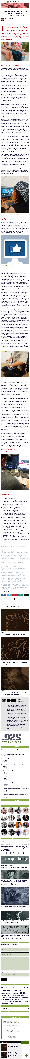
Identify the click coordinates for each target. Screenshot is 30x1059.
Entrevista (15, 995)
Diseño (16, 599)
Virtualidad (12, 1003)
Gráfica (7, 997)
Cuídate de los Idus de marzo (7, 865)
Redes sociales (18, 601)
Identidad (15, 997)
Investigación (23, 599)
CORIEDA (2, 993)
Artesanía (11, 990)
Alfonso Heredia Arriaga (6, 907)
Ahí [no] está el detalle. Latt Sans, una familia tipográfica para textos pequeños (14, 693)
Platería (16, 1001)
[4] (21, 125)
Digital (19, 993)
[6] (27, 222)
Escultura (18, 995)
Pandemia (23, 999)
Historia (10, 997)
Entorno (11, 995)
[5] (23, 142)
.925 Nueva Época (5, 988)
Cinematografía (17, 990)
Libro (2, 999)
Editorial (7, 995)
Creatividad (6, 993)
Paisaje (19, 999)
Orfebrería (16, 999)
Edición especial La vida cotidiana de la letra (13, 634)
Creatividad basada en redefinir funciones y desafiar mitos (14, 920)
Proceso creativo (20, 1001)
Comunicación (24, 990)
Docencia (3, 995)
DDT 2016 (14, 993)
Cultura (10, 993)
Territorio (27, 1001)
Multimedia (10, 601)
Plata (13, 1001)
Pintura (11, 1001)
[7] (26, 337)
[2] (16, 85)
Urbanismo (8, 1003)
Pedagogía (3, 1001)
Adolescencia (7, 599)
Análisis (15, 987)
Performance (7, 1001)
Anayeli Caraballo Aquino (18, 15)
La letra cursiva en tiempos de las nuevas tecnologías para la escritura (15, 936)
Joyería (26, 997)
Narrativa (10, 999)
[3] (10, 100)
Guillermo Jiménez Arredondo (7, 938)
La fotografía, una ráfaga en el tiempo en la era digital (13, 906)
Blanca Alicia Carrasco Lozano (7, 922)
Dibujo (16, 993)
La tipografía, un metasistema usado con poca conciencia (14, 663)
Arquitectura (20, 988)
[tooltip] (3, 595)
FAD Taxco (22, 995)
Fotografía (3, 997)
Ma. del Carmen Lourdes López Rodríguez (10, 867)
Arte (12, 599)
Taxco (25, 1001)
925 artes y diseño (5, 884)
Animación (11, 988)
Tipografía (3, 1003)
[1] (23, 77)
